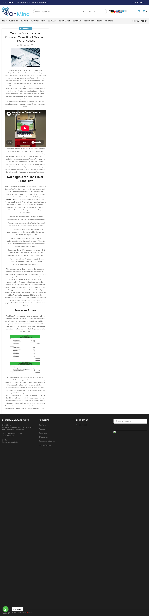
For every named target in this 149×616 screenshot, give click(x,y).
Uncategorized (81, 425)
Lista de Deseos (45, 445)
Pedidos (42, 429)
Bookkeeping (25, 28)
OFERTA (135, 21)
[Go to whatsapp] (5, 609)
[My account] (130, 11)
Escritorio (42, 425)
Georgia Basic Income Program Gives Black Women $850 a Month (25, 37)
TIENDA (144, 21)
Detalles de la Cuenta (47, 441)
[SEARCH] (104, 11)
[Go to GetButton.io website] (5, 613)
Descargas (43, 433)
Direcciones (43, 437)
